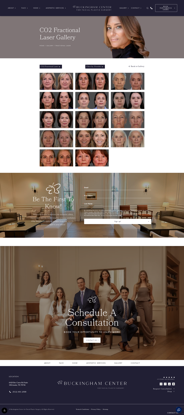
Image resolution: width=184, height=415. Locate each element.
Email (86, 187)
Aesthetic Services (55, 8)
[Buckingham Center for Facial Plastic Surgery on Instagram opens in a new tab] (161, 384)
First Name (88, 195)
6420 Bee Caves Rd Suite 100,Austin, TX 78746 (18, 384)
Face (23, 8)
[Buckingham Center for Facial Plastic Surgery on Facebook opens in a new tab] (165, 384)
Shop (169, 391)
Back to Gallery (137, 66)
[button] (4, 410)
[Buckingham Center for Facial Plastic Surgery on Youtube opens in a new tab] (169, 384)
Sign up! (117, 221)
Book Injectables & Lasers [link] (166, 8)
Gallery (123, 8)
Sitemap (105, 410)
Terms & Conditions (82, 410)
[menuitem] (161, 384)
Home (42, 46)
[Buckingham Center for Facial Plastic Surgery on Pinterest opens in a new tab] (173, 384)
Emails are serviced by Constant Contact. (134, 215)
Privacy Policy (96, 410)
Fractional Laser (63, 46)
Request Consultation (162, 389)
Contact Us (91, 340)
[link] (151, 8)
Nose (35, 8)
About (11, 8)
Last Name (88, 203)
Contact (135, 8)
